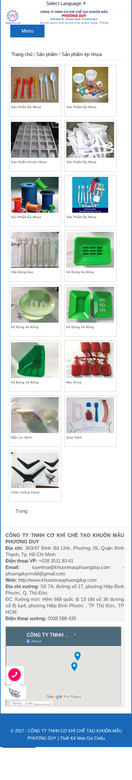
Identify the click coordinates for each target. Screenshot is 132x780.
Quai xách (74, 437)
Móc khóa (73, 382)
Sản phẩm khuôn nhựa (29, 162)
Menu (27, 31)
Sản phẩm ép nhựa (82, 54)
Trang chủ (22, 54)
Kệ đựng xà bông (80, 272)
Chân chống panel (25, 492)
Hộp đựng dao (22, 272)
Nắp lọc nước (22, 437)
